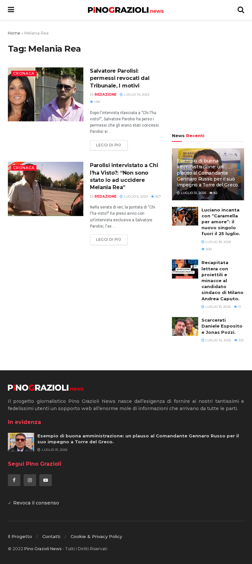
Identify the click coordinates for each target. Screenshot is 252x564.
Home (14, 33)
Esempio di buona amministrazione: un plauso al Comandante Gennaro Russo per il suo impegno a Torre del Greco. (208, 173)
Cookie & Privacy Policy (96, 536)
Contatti (51, 536)
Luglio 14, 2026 (217, 340)
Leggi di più (108, 145)
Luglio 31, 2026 (193, 193)
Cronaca (23, 73)
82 (215, 193)
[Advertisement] (208, 77)
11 (239, 307)
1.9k (96, 102)
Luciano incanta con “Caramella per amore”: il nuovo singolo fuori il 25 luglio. (220, 221)
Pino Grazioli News (42, 548)
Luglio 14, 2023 (136, 94)
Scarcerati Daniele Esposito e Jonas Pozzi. (221, 325)
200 (208, 249)
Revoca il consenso (36, 503)
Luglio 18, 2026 (217, 242)
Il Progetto (20, 536)
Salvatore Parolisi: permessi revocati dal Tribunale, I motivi (119, 78)
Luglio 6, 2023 (135, 196)
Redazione (105, 94)
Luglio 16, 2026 (217, 307)
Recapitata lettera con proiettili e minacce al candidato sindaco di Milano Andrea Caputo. (222, 280)
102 (241, 340)
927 (157, 196)
